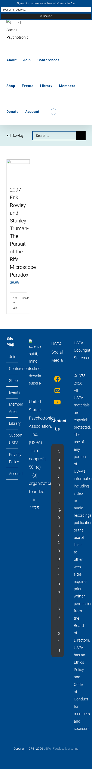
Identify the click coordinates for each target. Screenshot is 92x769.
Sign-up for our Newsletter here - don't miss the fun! (46, 3)
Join (12, 356)
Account (12, 473)
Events (12, 392)
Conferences (12, 368)
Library (12, 423)
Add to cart (15, 303)
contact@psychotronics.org (59, 550)
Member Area (12, 408)
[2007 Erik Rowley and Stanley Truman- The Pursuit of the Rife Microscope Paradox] (18, 170)
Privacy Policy (12, 458)
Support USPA (12, 439)
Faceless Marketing (66, 748)
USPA (47, 748)
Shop (12, 380)
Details (24, 298)
